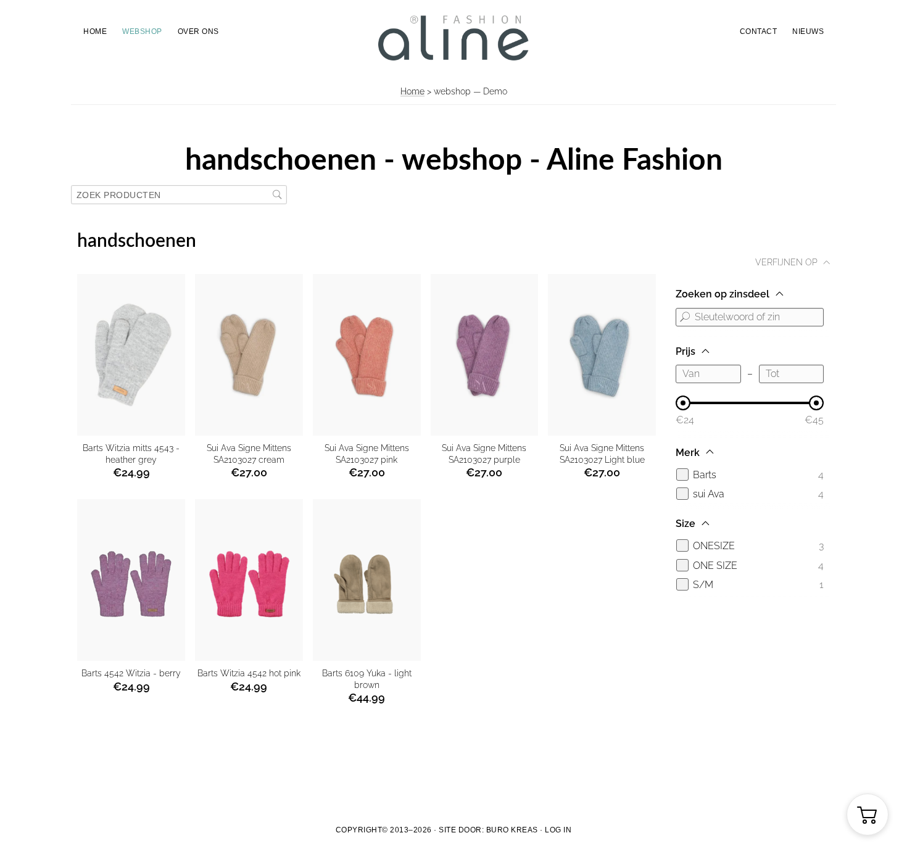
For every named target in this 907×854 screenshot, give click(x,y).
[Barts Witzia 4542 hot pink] (249, 580)
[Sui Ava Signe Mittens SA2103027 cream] (249, 355)
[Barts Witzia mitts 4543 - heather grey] (131, 355)
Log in (558, 830)
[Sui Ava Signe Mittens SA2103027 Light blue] (602, 355)
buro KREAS (512, 830)
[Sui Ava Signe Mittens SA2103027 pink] (367, 355)
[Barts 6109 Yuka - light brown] (367, 580)
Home (412, 91)
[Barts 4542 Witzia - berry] (131, 580)
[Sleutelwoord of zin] (685, 317)
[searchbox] (179, 194)
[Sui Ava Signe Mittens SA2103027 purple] (485, 355)
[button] (867, 814)
